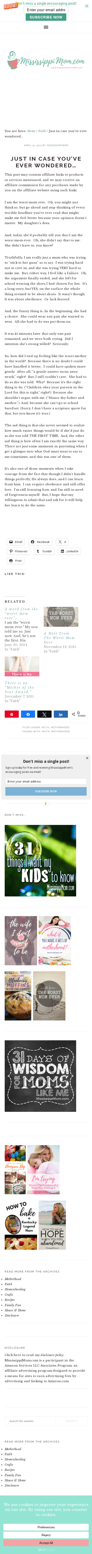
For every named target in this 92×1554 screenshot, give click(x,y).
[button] (46, 761)
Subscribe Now (46, 791)
